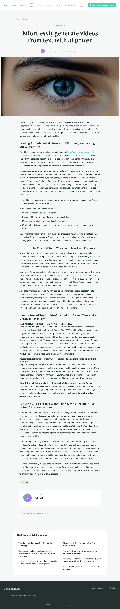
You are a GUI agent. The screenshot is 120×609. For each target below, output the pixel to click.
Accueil (18, 19)
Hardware (23, 5)
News (59, 5)
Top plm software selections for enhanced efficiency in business (80, 552)
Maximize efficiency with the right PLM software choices (79, 544)
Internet (40, 5)
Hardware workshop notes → (102, 5)
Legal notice (102, 588)
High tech (31, 5)
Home (14, 5)
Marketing (50, 5)
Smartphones (69, 5)
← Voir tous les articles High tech (33, 513)
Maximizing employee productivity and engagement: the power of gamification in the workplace (36, 553)
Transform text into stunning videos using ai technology (36, 544)
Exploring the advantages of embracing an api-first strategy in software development (37, 562)
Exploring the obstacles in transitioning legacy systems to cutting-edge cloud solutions (82, 560)
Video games (80, 5)
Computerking (12, 588)
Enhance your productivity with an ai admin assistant (81, 567)
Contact (113, 588)
